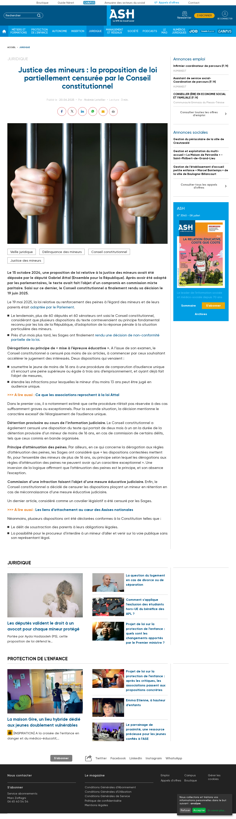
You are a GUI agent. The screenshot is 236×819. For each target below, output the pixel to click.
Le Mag (164, 31)
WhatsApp (174, 758)
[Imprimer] (113, 111)
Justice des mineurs (25, 260)
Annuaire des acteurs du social (125, 2)
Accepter (199, 810)
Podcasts (150, 31)
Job (193, 31)
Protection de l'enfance (39, 31)
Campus (89, 2)
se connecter (224, 18)
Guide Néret (66, 2)
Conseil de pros (207, 31)
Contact (193, 2)
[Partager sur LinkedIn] (82, 111)
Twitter (101, 758)
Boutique (42, 2)
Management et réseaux (114, 31)
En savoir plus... (217, 810)
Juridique (95, 31)
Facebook (118, 758)
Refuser (185, 810)
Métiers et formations (19, 31)
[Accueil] (4, 31)
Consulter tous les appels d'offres (199, 186)
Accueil (11, 47)
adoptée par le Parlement (52, 307)
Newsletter (184, 17)
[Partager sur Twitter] (72, 111)
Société (133, 31)
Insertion (77, 31)
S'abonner (204, 15)
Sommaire (188, 305)
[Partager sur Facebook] (61, 111)
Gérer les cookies (214, 777)
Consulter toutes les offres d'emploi (199, 113)
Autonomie (59, 31)
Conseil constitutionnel (109, 252)
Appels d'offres (169, 2)
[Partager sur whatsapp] (92, 111)
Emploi (165, 775)
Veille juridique (21, 252)
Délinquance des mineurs (62, 252)
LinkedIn (135, 758)
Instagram (154, 758)
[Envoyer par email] (103, 111)
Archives (201, 314)
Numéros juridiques (179, 31)
